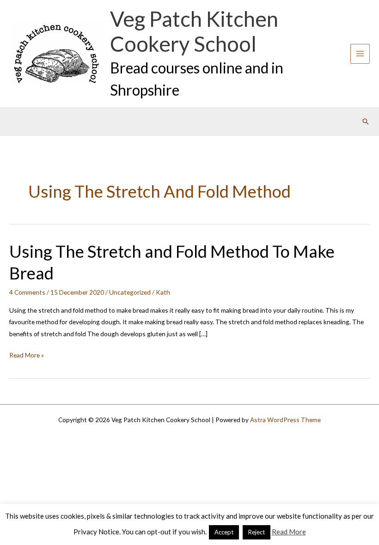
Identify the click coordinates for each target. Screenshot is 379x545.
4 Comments (27, 292)
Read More (289, 531)
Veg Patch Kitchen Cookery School (194, 31)
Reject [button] (256, 532)
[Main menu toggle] (360, 54)
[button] (365, 121)
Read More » (26, 356)
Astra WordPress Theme (285, 420)
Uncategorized (130, 292)
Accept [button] (223, 532)
